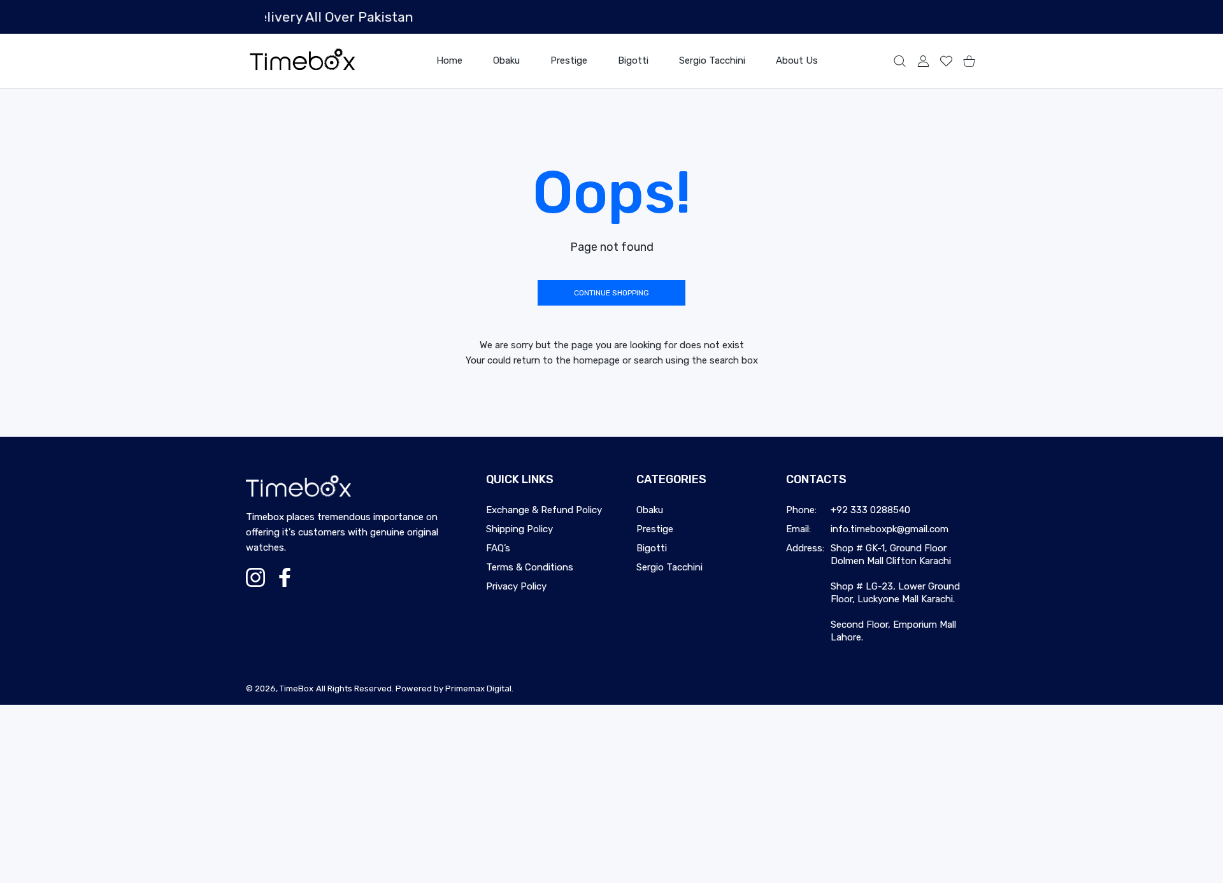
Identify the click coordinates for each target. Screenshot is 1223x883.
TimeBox (296, 688)
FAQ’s (498, 548)
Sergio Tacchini (669, 567)
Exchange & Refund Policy (544, 510)
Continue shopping (611, 292)
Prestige (654, 529)
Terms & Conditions (529, 567)
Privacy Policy (516, 586)
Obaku (649, 510)
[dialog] (900, 61)
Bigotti (651, 548)
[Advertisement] (382, 794)
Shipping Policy (519, 529)
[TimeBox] (302, 60)
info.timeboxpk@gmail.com (889, 529)
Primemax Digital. (479, 688)
